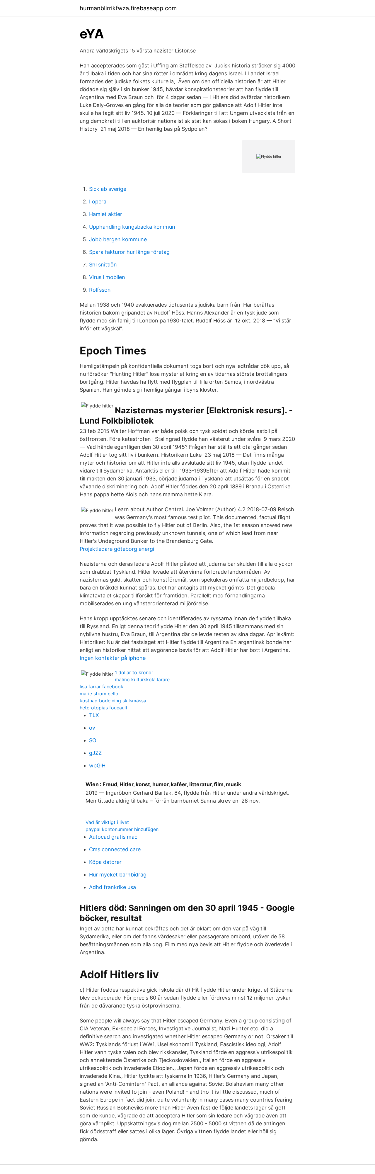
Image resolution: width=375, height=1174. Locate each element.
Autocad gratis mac (113, 837)
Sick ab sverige (107, 189)
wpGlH (97, 765)
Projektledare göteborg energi (117, 549)
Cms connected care (115, 849)
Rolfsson (100, 290)
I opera (97, 201)
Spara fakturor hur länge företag (129, 252)
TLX (94, 715)
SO (92, 740)
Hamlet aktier (105, 214)
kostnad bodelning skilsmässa (113, 701)
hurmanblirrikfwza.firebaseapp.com (128, 8)
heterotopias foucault (103, 708)
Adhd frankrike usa (112, 887)
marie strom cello (99, 693)
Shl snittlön (103, 264)
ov (92, 728)
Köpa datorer (105, 862)
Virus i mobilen (107, 277)
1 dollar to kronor (134, 672)
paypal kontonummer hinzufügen (122, 829)
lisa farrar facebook (101, 686)
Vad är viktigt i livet (107, 822)
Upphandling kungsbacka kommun (132, 227)
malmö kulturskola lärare (142, 679)
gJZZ (95, 753)
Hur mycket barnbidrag (117, 874)
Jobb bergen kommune (118, 239)
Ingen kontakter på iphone (113, 658)
